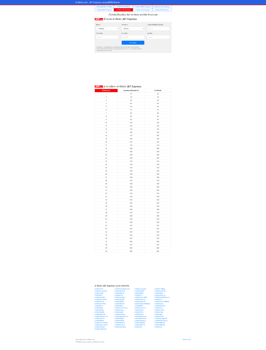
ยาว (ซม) (124, 33)
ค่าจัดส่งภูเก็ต (99, 308)
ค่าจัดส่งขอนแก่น (120, 291)
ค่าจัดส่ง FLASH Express (162, 7)
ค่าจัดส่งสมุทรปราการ (101, 316)
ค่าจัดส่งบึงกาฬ (99, 301)
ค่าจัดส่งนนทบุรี (119, 299)
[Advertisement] (133, 68)
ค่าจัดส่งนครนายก (160, 295)
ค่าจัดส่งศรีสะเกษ (100, 314)
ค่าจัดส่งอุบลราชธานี (101, 325)
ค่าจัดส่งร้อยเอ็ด (99, 312)
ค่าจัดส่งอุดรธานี (120, 322)
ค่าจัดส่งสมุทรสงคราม (121, 316)
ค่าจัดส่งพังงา (99, 306)
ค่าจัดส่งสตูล (158, 314)
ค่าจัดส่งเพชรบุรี (100, 327)
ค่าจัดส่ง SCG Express (142, 10)
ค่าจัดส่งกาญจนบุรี (140, 289)
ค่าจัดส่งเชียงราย (140, 325)
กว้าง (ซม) (99, 33)
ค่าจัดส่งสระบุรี (159, 316)
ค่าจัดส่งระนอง (119, 310)
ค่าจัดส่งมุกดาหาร (140, 308)
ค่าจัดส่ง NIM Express (162, 10)
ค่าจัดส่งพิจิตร (139, 306)
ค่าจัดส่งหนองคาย (140, 320)
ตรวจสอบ (132, 43)
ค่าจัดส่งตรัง (98, 295)
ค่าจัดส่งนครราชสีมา (141, 297)
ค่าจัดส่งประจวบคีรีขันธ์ (162, 301)
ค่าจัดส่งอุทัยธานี (160, 322)
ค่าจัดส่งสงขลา (139, 314)
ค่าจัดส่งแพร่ (158, 327)
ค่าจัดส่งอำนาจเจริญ (101, 322)
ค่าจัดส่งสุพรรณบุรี (140, 318)
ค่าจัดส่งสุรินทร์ (99, 320)
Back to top (187, 339)
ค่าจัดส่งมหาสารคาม (121, 308)
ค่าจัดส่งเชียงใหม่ (160, 325)
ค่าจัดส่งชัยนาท (119, 293)
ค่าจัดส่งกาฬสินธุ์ (160, 289)
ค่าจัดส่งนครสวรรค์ (100, 299)
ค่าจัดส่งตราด (119, 295)
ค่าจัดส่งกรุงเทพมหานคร (122, 289)
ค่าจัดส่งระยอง (139, 310)
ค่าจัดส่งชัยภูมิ (139, 293)
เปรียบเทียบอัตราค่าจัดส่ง (104, 7)
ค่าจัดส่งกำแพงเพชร (101, 291)
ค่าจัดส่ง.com (97, 2)
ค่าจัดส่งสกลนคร (120, 314)
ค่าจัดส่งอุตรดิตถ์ (140, 322)
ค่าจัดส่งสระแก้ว (100, 318)
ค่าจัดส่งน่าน (158, 299)
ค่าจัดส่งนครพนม (120, 297)
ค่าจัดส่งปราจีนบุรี (100, 304)
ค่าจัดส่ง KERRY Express (143, 7)
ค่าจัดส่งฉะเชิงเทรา (160, 291)
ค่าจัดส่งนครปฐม (100, 297)
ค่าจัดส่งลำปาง (139, 312)
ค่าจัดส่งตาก (138, 295)
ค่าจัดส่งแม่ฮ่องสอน (101, 329)
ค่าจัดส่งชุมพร (159, 293)
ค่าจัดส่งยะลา (159, 308)
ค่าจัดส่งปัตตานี (119, 304)
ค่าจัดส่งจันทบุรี (139, 291)
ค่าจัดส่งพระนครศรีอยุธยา (142, 304)
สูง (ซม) (149, 33)
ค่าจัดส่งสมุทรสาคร (140, 316)
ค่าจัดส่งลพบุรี (119, 312)
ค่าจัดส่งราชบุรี (159, 310)
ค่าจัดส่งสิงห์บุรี (119, 318)
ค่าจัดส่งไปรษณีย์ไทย (123, 7)
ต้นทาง (98, 24)
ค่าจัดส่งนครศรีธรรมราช (162, 297)
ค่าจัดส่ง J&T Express (123, 10)
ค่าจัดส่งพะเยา (159, 304)
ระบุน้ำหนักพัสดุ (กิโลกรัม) (155, 24)
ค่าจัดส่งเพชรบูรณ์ (120, 327)
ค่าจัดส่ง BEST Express (104, 10)
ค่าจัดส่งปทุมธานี (140, 301)
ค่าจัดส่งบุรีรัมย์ (119, 301)
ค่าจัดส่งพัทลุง (119, 306)
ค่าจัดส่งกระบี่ (99, 289)
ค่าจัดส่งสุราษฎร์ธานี (161, 318)
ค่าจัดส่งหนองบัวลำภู (161, 320)
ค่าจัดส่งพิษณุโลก (160, 306)
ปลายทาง (125, 24)
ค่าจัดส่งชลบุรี (99, 293)
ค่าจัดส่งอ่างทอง (120, 325)
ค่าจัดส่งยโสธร (99, 310)
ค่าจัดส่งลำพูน (159, 312)
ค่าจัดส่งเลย (138, 327)
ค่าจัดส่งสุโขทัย (119, 320)
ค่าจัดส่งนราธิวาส (140, 299)
